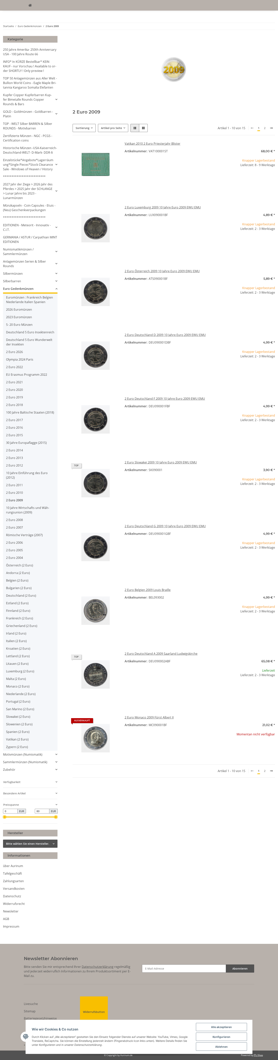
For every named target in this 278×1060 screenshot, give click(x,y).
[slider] (5, 817)
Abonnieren (240, 968)
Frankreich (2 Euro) (19, 618)
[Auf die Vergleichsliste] (102, 148)
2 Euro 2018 (14, 405)
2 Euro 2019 (14, 397)
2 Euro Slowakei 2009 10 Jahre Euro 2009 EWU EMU (161, 462)
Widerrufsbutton (94, 1012)
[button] (134, 128)
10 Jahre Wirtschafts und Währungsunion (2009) (27, 510)
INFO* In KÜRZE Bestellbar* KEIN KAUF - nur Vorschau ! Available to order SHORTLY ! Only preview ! (29, 66)
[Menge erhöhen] (272, 177)
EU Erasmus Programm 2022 (26, 375)
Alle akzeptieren (221, 1027)
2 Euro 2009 (14, 500)
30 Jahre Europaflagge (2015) (26, 443)
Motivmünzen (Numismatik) (22, 754)
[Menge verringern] (232, 177)
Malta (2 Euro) (16, 679)
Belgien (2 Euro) (17, 580)
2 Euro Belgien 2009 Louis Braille (148, 590)
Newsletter (11, 911)
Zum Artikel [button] (252, 746)
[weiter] (271, 128)
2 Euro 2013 (14, 458)
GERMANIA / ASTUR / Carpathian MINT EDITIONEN (30, 239)
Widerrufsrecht (14, 904)
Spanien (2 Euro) (18, 732)
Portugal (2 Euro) (18, 701)
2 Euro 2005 (14, 550)
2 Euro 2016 (14, 427)
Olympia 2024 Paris (19, 359)
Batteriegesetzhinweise (40, 1018)
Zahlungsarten (13, 881)
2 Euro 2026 (14, 352)
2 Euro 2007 (14, 527)
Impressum (11, 926)
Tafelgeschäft (12, 873)
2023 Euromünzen (19, 317)
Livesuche (31, 1004)
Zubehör (9, 770)
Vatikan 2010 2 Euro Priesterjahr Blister (152, 144)
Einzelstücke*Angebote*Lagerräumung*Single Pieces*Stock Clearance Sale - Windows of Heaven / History (28, 164)
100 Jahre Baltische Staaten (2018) (30, 412)
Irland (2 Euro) (16, 633)
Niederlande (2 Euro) (21, 694)
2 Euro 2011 (14, 485)
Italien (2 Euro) (16, 641)
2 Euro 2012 (14, 465)
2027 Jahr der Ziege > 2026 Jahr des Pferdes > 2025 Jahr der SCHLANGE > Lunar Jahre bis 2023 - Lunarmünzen (28, 191)
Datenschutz (12, 896)
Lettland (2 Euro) (18, 656)
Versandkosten (14, 889)
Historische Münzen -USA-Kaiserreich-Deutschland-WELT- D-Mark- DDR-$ (30, 150)
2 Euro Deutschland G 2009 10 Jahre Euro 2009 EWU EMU (165, 526)
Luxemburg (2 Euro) (20, 671)
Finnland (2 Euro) (18, 611)
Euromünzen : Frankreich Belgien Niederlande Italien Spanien (29, 299)
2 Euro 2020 (14, 390)
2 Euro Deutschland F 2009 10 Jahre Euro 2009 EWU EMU (165, 399)
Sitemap (30, 1011)
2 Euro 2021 (14, 382)
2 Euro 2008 (14, 520)
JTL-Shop (258, 1055)
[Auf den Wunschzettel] (112, 148)
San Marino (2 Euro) (20, 709)
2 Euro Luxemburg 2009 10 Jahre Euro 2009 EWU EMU (163, 207)
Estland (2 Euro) (17, 603)
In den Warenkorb (252, 189)
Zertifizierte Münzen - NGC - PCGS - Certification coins (27, 138)
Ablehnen (221, 1046)
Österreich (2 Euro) (19, 565)
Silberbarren (12, 281)
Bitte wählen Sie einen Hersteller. (27, 843)
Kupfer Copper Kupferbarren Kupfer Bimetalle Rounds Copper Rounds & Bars (27, 99)
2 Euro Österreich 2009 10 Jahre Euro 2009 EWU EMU (162, 271)
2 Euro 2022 (14, 367)
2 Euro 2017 (14, 420)
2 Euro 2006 (14, 542)
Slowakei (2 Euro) (18, 717)
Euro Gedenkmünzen (18, 289)
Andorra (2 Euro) (18, 573)
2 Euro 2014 (14, 450)
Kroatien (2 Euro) (18, 648)
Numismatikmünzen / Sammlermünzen (18, 251)
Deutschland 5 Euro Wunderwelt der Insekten (29, 342)
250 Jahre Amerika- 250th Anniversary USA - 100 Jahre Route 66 (29, 51)
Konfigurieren (221, 1036)
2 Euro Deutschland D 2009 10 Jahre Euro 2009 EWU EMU (165, 335)
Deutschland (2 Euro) (21, 595)
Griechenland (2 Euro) (21, 626)
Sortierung (82, 128)
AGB (6, 919)
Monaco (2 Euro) (18, 686)
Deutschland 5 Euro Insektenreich (30, 332)
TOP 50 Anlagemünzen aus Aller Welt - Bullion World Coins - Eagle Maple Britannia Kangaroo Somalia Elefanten (30, 82)
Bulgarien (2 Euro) (19, 588)
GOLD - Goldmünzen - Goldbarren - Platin (28, 114)
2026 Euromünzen (19, 309)
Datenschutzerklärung (97, 967)
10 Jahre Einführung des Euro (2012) (27, 475)
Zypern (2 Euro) (17, 747)
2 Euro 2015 (14, 435)
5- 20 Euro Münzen (19, 325)
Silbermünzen (13, 273)
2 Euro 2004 (14, 558)
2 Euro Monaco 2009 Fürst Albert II (149, 717)
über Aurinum (13, 866)
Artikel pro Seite (111, 128)
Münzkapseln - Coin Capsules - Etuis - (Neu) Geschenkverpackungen (29, 207)
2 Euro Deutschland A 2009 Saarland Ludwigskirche (161, 654)
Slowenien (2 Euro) (19, 724)
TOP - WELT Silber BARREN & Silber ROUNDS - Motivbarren (27, 126)
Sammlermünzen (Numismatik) (25, 762)
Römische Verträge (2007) (24, 535)
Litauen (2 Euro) (17, 664)
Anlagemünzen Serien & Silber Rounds (24, 263)
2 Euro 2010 (14, 493)
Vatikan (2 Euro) (17, 739)
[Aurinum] (30, 5)
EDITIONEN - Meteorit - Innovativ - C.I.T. (27, 227)
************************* (24, 177)
